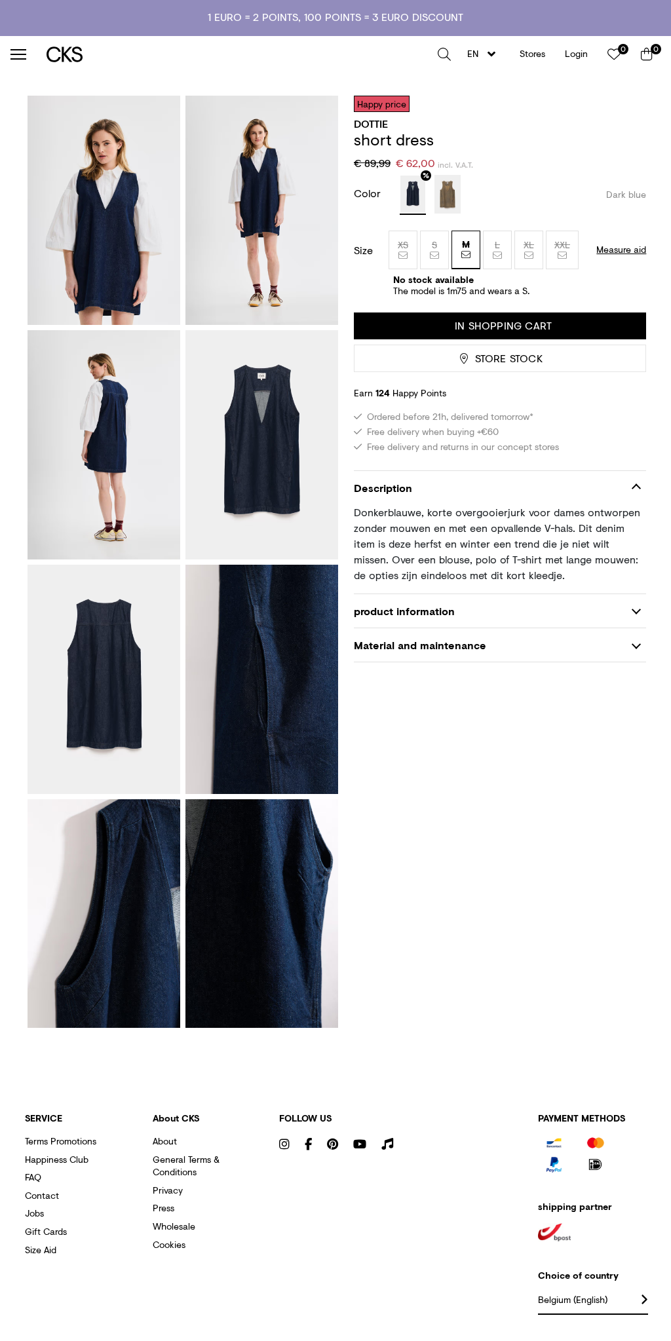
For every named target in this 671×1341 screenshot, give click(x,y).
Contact (42, 1195)
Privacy (168, 1190)
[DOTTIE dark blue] (413, 195)
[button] (444, 54)
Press (163, 1208)
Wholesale (174, 1226)
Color (369, 192)
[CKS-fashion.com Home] (237, 54)
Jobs (34, 1213)
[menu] (18, 54)
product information (404, 610)
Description (383, 487)
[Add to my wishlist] (626, 103)
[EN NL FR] (485, 54)
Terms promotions (60, 1141)
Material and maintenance (420, 644)
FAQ (33, 1177)
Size (363, 250)
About (165, 1141)
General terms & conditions (186, 1165)
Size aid (40, 1249)
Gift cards (46, 1231)
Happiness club (56, 1159)
